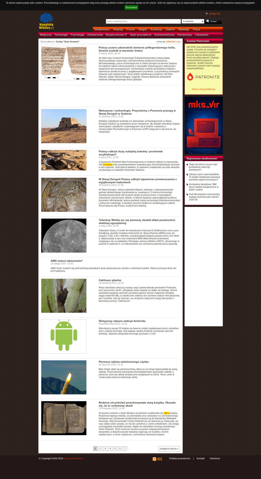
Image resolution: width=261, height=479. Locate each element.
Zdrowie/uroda (95, 34)
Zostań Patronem (198, 41)
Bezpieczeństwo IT (116, 34)
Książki (143, 29)
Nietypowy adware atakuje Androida (122, 320)
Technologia (61, 34)
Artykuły (118, 29)
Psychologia (77, 34)
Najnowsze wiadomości (202, 158)
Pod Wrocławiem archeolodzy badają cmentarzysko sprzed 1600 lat (204, 197)
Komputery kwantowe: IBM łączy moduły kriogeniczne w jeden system (204, 187)
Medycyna (45, 34)
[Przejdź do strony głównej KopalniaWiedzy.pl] (46, 21)
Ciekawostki (201, 34)
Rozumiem (131, 7)
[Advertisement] (110, 95)
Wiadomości (102, 29)
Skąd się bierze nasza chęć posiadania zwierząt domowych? (203, 167)
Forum (131, 29)
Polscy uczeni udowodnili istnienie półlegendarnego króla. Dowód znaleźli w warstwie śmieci (137, 49)
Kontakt (200, 458)
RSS (159, 459)
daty (179, 41)
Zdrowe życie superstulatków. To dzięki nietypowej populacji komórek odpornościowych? (204, 177)
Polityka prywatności (179, 458)
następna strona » (169, 448)
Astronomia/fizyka (164, 34)
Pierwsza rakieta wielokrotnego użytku (124, 361)
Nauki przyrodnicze (140, 34)
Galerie (170, 29)
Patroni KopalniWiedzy (204, 89)
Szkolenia (215, 458)
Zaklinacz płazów (110, 280)
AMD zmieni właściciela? (67, 260)
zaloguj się (214, 13)
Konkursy (156, 29)
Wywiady (183, 29)
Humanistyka (185, 34)
